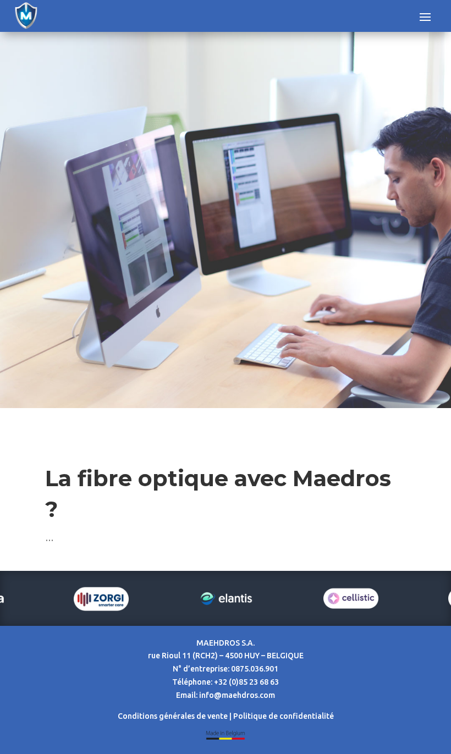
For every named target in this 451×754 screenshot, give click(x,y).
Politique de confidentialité (283, 716)
